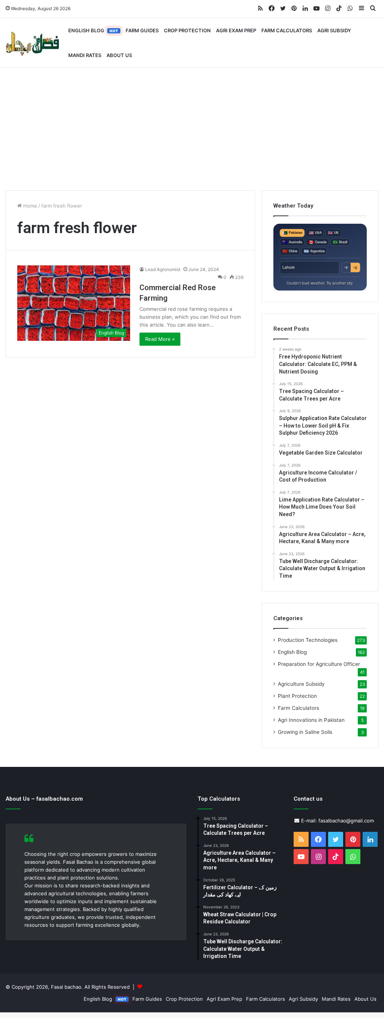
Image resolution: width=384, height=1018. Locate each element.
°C (355, 267)
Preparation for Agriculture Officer (319, 664)
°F (346, 267)
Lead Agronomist (162, 269)
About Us (119, 55)
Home (29, 206)
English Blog (93, 30)
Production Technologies (308, 640)
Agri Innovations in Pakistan (311, 720)
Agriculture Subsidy (301, 684)
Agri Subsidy (334, 30)
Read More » (160, 339)
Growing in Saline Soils (305, 732)
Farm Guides (142, 30)
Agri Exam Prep (236, 30)
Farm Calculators (286, 30)
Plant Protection (297, 696)
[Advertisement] (192, 126)
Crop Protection (187, 30)
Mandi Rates (84, 55)
